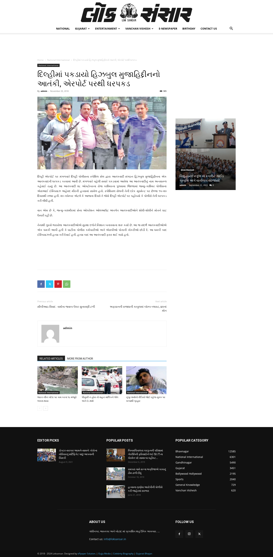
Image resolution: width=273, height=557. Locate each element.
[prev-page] (39, 408)
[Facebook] (41, 284)
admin (44, 91)
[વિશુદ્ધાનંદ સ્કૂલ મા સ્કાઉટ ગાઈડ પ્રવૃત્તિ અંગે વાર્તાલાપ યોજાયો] (206, 154)
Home (40, 60)
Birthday (188, 28)
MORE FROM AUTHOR (80, 358)
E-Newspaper (168, 28)
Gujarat (81, 28)
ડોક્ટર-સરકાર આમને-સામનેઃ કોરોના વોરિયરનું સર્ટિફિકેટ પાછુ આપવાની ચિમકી (78, 454)
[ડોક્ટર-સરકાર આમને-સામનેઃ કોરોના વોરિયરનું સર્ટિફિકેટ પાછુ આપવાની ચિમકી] (46, 455)
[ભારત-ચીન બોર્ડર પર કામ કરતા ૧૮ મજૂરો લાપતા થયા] (57, 380)
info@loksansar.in (115, 539)
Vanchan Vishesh (137, 28)
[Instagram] (189, 534)
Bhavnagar (187, 170)
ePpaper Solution (86, 553)
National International (58, 60)
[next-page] (45, 408)
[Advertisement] (136, 46)
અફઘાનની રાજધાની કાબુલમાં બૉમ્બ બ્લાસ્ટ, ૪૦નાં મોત (138, 308)
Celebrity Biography (123, 553)
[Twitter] (49, 284)
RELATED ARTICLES (51, 358)
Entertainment (106, 28)
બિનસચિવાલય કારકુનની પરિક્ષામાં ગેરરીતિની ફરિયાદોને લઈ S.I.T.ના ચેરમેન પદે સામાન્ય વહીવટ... (145, 454)
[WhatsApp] (66, 284)
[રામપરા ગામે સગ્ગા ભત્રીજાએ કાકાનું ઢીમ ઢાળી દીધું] (115, 473)
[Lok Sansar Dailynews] (136, 12)
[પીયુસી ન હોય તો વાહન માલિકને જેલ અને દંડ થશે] (102, 380)
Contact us (209, 28)
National (63, 28)
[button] (231, 29)
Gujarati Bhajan (144, 553)
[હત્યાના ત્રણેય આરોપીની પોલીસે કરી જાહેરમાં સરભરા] (115, 491)
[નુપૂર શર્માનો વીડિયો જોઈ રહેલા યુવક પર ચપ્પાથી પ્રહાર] (146, 380)
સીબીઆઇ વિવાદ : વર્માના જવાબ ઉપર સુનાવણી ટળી (66, 306)
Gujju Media (104, 553)
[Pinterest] (58, 284)
